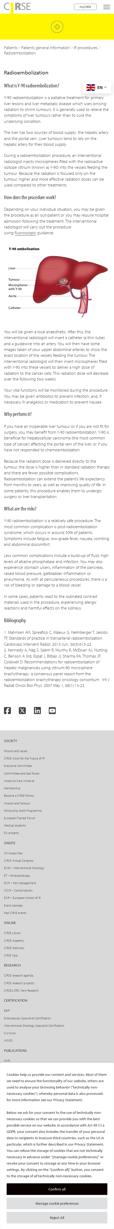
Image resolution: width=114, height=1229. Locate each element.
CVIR (7, 1061)
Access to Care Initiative (19, 781)
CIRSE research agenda (18, 975)
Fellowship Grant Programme (23, 811)
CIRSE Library (12, 933)
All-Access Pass (13, 853)
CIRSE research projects (19, 983)
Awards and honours (17, 803)
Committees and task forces (21, 773)
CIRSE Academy (14, 940)
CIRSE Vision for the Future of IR (24, 758)
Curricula (9, 1033)
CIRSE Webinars (14, 948)
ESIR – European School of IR (22, 898)
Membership (12, 788)
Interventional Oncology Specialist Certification (34, 1026)
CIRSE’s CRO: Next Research (21, 990)
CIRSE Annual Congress (18, 860)
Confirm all (57, 1189)
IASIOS (8, 1040)
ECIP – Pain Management (20, 883)
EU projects (11, 833)
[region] (57, 1146)
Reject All (57, 1217)
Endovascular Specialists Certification (27, 1018)
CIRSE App (11, 955)
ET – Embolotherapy (17, 876)
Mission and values (15, 751)
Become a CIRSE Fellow (19, 796)
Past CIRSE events (15, 913)
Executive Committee (18, 766)
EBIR (7, 1010)
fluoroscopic (25, 232)
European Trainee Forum (20, 818)
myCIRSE (85, 7)
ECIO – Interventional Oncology (24, 868)
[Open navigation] (106, 7)
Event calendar (13, 905)
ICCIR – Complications (18, 890)
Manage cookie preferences (57, 1203)
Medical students (15, 825)
